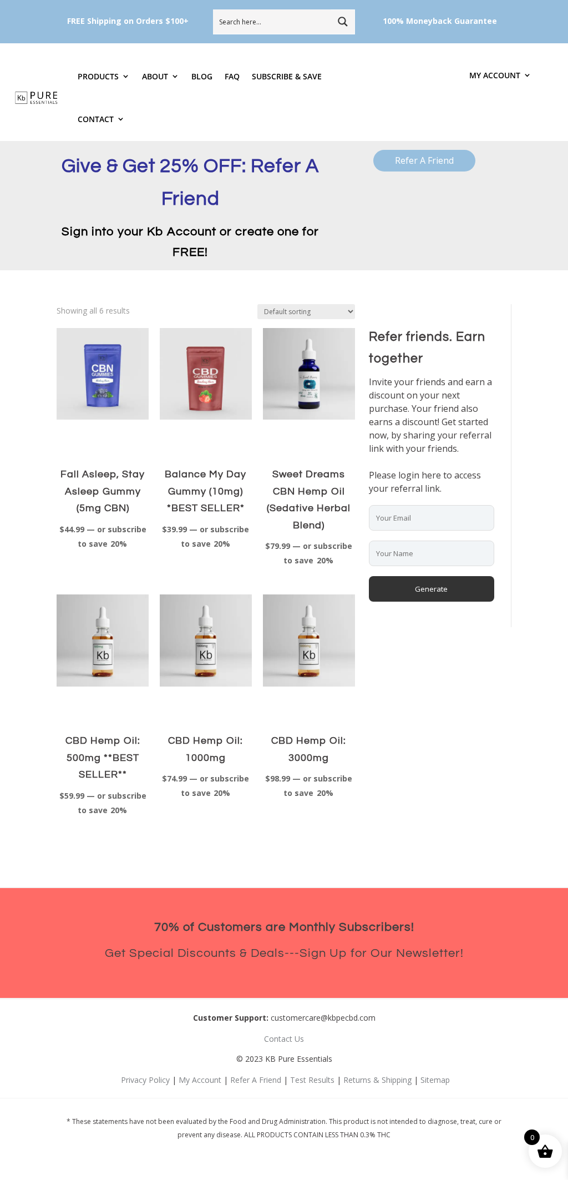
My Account (494, 75)
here (431, 475)
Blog (201, 76)
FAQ (232, 76)
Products (98, 76)
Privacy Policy (145, 1080)
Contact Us (284, 1038)
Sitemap (435, 1080)
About (155, 76)
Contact (96, 119)
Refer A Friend (424, 160)
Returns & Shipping (377, 1080)
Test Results (312, 1080)
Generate (431, 589)
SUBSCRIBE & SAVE (287, 76)
